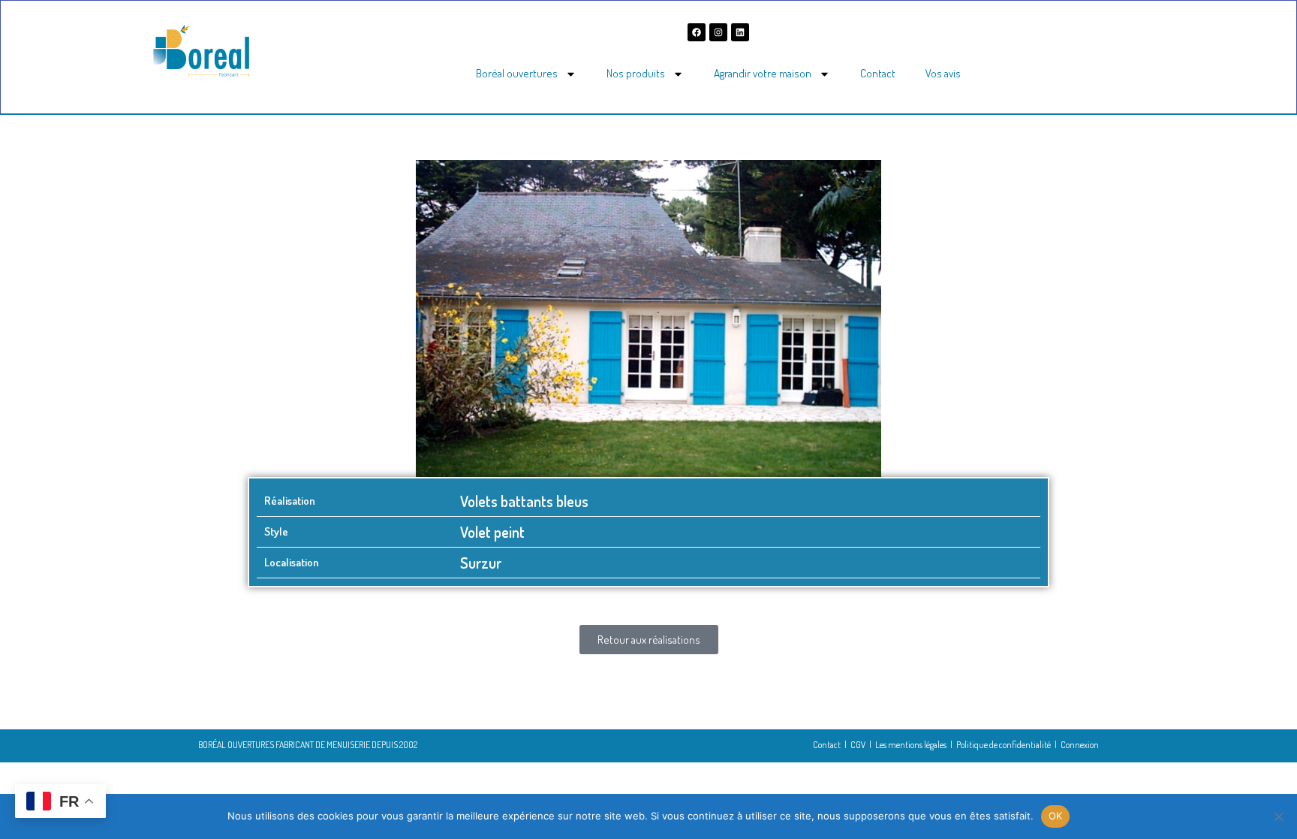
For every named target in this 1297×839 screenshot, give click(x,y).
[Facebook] (697, 32)
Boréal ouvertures (517, 73)
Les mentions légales (910, 744)
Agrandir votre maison (762, 73)
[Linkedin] (740, 32)
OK (1056, 816)
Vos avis (943, 73)
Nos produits (635, 73)
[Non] (1278, 816)
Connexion (1080, 744)
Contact (877, 73)
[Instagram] (718, 32)
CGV (857, 744)
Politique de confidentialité (1003, 744)
